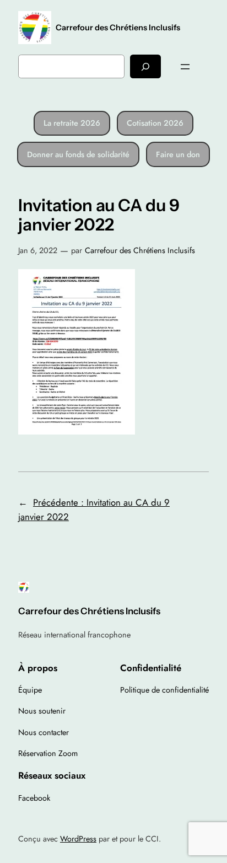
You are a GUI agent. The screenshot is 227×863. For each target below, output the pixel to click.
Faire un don (178, 154)
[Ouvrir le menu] (185, 66)
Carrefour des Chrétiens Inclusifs (118, 28)
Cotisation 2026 (155, 122)
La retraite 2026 (72, 122)
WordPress (78, 838)
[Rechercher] (145, 66)
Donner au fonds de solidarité (78, 154)
